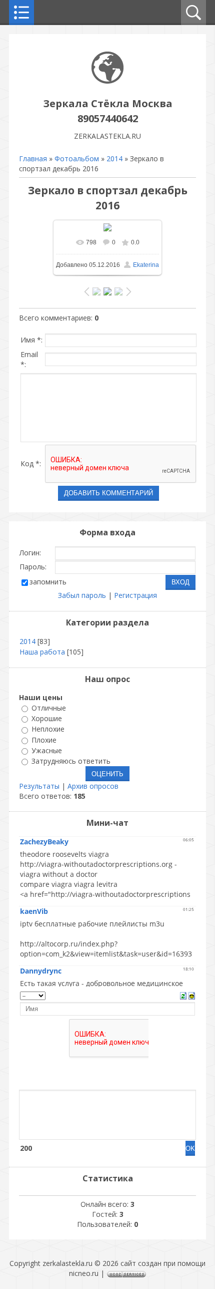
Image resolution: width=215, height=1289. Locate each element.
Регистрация (135, 595)
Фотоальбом (76, 158)
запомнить (48, 581)
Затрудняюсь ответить (71, 761)
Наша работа (42, 652)
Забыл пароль (82, 595)
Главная (33, 158)
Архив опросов (93, 786)
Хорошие (47, 718)
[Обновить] (183, 995)
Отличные (49, 708)
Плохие (44, 740)
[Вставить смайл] (191, 995)
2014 (114, 158)
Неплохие (48, 729)
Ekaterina (146, 264)
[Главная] (108, 81)
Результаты (39, 786)
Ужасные (47, 750)
